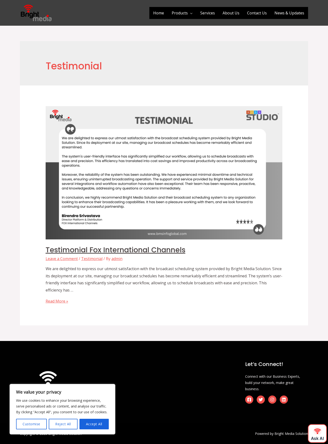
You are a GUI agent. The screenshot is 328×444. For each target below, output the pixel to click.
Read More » (57, 301)
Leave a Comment (62, 258)
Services (207, 13)
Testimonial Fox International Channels (115, 250)
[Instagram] (272, 399)
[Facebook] (249, 399)
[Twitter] (261, 399)
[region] (62, 409)
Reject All (63, 424)
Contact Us (257, 13)
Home (158, 13)
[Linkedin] (284, 399)
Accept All (94, 424)
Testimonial (92, 258)
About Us (231, 13)
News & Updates (289, 13)
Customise (31, 424)
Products (180, 13)
